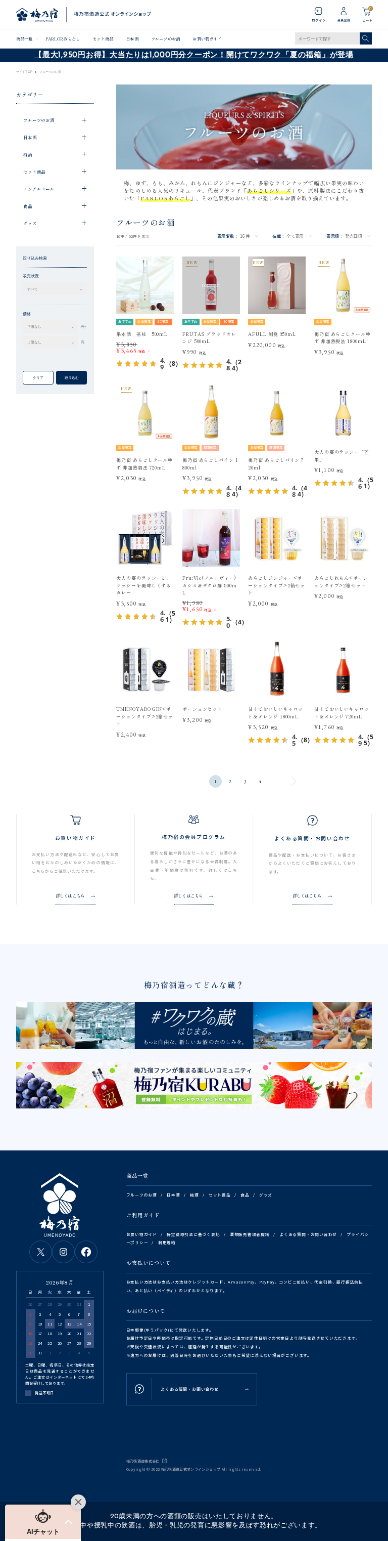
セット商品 (102, 38)
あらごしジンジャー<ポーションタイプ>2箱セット (276, 585)
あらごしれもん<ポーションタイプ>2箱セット (341, 581)
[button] (43, 1522)
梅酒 (194, 1194)
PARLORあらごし (62, 38)
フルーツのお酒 (165, 38)
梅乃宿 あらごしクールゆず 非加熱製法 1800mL (342, 338)
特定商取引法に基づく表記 (193, 1234)
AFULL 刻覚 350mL (272, 334)
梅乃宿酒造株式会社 (143, 1461)
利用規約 (167, 1242)
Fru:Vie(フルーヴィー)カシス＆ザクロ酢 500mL (209, 585)
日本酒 (132, 38)
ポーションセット (202, 709)
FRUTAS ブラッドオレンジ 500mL (209, 338)
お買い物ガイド (206, 38)
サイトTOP (24, 71)
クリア (38, 377)
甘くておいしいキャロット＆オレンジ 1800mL (275, 712)
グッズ (265, 1194)
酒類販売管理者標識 (250, 1234)
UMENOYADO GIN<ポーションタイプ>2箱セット (144, 716)
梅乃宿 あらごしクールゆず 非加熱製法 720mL (144, 463)
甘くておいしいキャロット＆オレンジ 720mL (341, 712)
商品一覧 (24, 38)
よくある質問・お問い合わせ (308, 1234)
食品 (245, 1194)
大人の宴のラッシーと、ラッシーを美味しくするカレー (143, 585)
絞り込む (72, 377)
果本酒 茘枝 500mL (142, 334)
